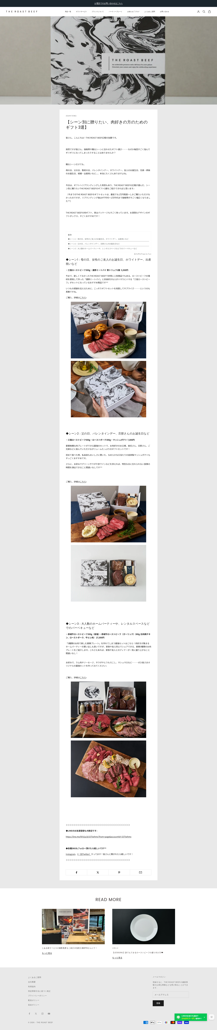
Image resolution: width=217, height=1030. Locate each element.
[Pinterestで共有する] (119, 872)
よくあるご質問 (149, 11)
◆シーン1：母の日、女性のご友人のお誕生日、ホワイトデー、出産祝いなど (98, 239)
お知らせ (115, 948)
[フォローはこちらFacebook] (29, 1013)
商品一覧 (68, 11)
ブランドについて (98, 11)
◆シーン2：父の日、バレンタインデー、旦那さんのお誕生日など (94, 243)
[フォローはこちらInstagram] (42, 1013)
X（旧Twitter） (84, 854)
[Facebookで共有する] (76, 872)
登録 (158, 1003)
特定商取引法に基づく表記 (39, 991)
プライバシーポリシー (37, 996)
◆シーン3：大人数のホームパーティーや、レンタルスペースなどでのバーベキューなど (102, 248)
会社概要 (32, 982)
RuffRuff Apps (141, 254)
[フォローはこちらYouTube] (49, 1013)
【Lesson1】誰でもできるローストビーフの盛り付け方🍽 (137, 953)
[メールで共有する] (140, 872)
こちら (83, 297)
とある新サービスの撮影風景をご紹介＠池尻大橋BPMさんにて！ (69, 948)
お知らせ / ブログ (133, 11)
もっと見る (47, 953)
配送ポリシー (33, 1000)
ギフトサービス (81, 11)
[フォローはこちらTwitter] (36, 1013)
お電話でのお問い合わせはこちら (108, 3)
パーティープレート (115, 11)
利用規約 (32, 987)
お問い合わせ (164, 11)
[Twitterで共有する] (97, 872)
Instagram (70, 854)
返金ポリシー (33, 1005)
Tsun (149, 254)
